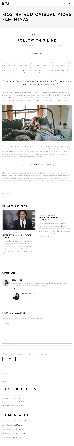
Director (4, 193)
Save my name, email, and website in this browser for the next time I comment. (27, 354)
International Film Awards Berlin (12, 398)
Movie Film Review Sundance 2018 (12, 405)
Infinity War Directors (19, 433)
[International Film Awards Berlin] (19, 220)
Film (9, 193)
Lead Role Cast (18, 425)
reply (14, 288)
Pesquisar (5, 373)
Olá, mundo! (6, 395)
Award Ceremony (7, 409)
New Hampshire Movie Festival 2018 (13, 402)
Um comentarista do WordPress (12, 421)
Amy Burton (15, 232)
